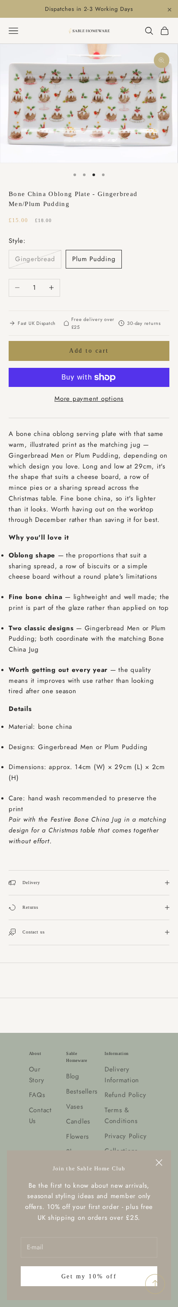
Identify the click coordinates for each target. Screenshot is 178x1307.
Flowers (77, 1136)
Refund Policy (125, 1095)
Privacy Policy (126, 1136)
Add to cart (89, 350)
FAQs (37, 1095)
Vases (74, 1106)
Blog (72, 1076)
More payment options (89, 398)
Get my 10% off (89, 1276)
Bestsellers (82, 1091)
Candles (78, 1121)
